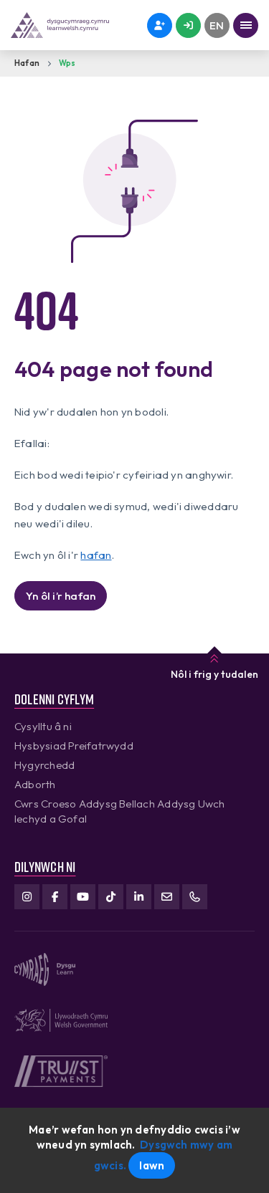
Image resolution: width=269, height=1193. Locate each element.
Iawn (151, 1165)
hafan (95, 555)
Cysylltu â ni (43, 726)
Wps (67, 63)
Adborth (35, 784)
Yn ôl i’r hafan (60, 596)
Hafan (26, 63)
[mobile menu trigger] (245, 25)
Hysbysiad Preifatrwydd (73, 745)
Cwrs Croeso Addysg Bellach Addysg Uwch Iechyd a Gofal (119, 811)
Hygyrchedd (44, 765)
